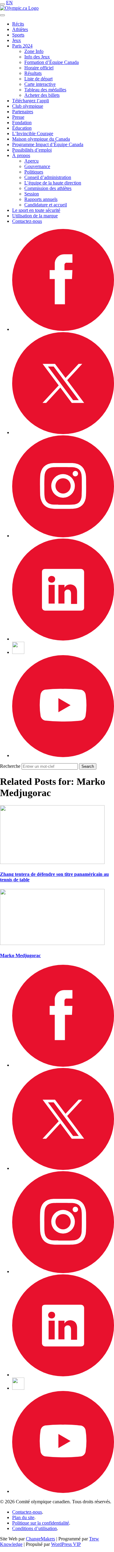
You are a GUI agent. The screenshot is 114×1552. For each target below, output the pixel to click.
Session (31, 193)
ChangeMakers (40, 1538)
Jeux (16, 40)
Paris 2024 (22, 45)
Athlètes (20, 29)
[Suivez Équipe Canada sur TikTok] (18, 652)
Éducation (22, 128)
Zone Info (33, 51)
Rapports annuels (40, 199)
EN (9, 2)
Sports (18, 34)
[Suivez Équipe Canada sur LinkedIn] (63, 638)
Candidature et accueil (45, 204)
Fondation (22, 122)
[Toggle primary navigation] (2, 4)
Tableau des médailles (45, 89)
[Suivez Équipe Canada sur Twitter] (63, 432)
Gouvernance (37, 166)
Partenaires (22, 111)
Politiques (33, 171)
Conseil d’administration (47, 177)
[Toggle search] (2, 15)
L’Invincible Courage (32, 133)
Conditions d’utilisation (34, 1528)
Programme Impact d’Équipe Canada (47, 144)
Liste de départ (38, 78)
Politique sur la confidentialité (40, 1523)
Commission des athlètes (47, 188)
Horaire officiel (39, 67)
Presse (18, 117)
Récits (18, 23)
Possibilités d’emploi (32, 150)
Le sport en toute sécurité (36, 210)
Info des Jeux (37, 56)
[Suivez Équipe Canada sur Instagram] (63, 535)
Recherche (10, 766)
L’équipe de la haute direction (52, 182)
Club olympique (27, 106)
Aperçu (31, 160)
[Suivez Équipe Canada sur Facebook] (63, 329)
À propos (21, 155)
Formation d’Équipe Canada (51, 62)
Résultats (33, 73)
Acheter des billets (42, 95)
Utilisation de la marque (35, 215)
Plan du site (23, 1517)
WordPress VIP (66, 1544)
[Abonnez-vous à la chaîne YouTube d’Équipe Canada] (63, 755)
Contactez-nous (27, 221)
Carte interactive (40, 84)
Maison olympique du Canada (41, 139)
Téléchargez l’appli (30, 100)
